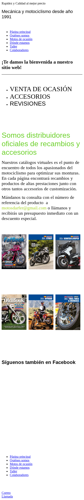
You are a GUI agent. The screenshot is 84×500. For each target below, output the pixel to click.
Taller (13, 46)
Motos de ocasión (21, 39)
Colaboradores (19, 50)
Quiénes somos (19, 35)
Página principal (20, 32)
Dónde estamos (20, 42)
